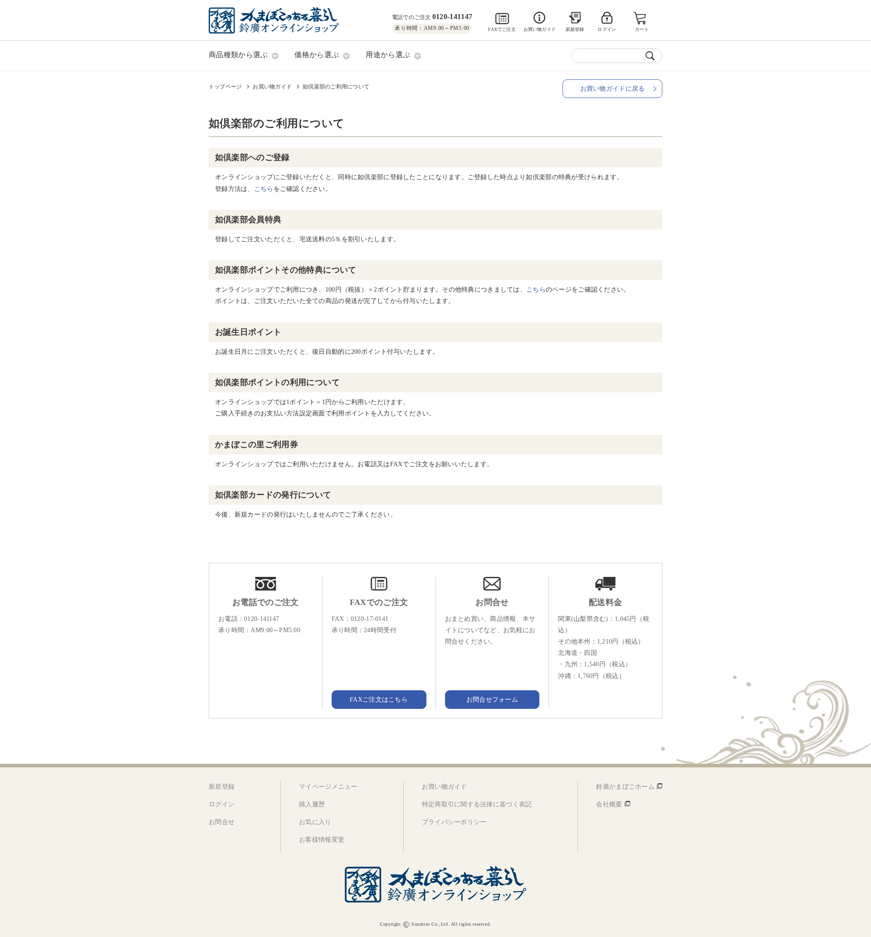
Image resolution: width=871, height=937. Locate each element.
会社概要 (609, 804)
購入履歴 (312, 804)
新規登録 (575, 29)
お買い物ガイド (540, 29)
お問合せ (222, 822)
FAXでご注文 (501, 29)
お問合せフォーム (492, 699)
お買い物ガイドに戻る (612, 88)
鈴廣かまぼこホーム (625, 786)
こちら (264, 188)
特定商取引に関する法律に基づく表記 (477, 804)
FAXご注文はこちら (379, 699)
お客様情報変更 (321, 839)
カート (642, 29)
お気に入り (315, 822)
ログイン (222, 804)
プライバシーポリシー (454, 822)
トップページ (225, 86)
